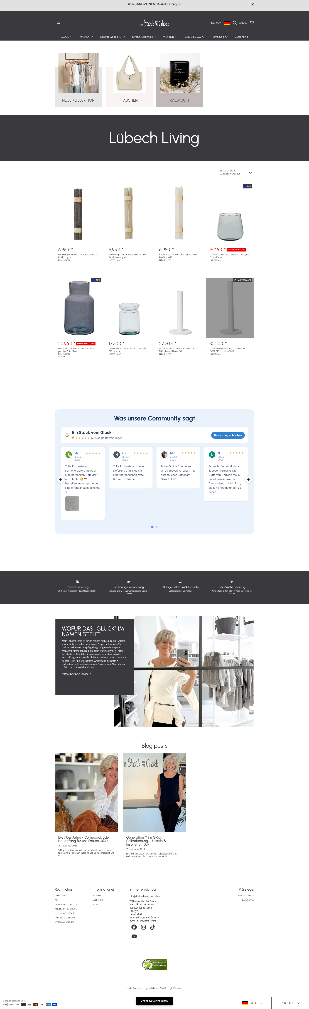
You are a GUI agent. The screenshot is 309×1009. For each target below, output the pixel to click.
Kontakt (97, 895)
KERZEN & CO (193, 36)
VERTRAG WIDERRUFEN (154, 1001)
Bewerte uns (248, 899)
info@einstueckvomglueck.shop (144, 896)
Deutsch (216, 23)
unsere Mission (80, 683)
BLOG (95, 904)
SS (76, 453)
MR (172, 453)
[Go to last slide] (61, 479)
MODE (65, 36)
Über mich (98, 899)
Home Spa (218, 36)
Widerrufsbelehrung (65, 917)
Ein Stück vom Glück (92, 432)
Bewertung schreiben (228, 435)
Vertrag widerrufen (65, 922)
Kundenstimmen (246, 895)
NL (124, 453)
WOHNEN (169, 36)
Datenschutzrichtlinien (67, 904)
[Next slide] (248, 479)
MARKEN (85, 36)
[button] (240, 23)
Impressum (60, 895)
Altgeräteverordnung (66, 908)
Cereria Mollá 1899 (111, 36)
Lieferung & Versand (65, 913)
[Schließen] (252, 4)
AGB (56, 899)
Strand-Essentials (142, 36)
